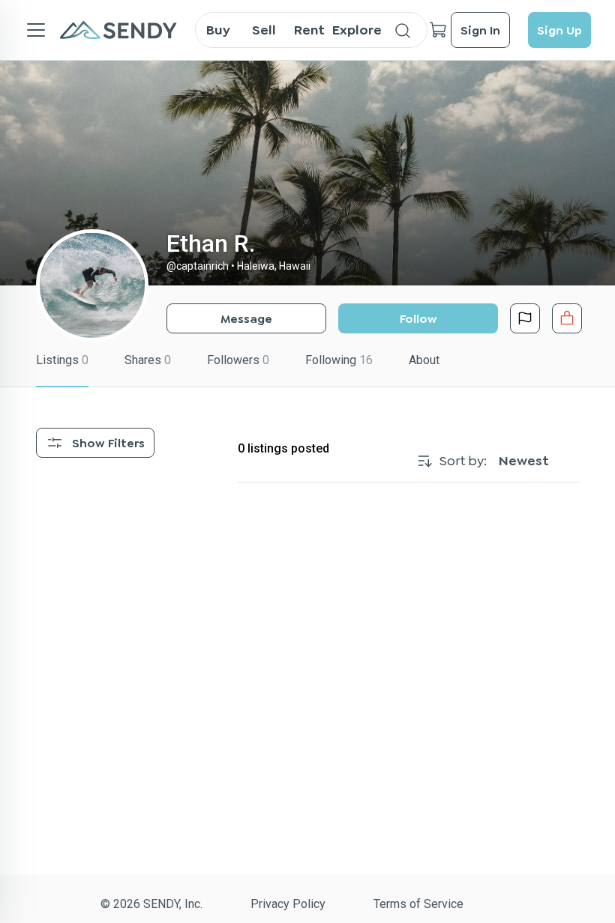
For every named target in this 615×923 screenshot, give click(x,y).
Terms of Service (419, 904)
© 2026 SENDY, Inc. (151, 904)
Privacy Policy (288, 904)
